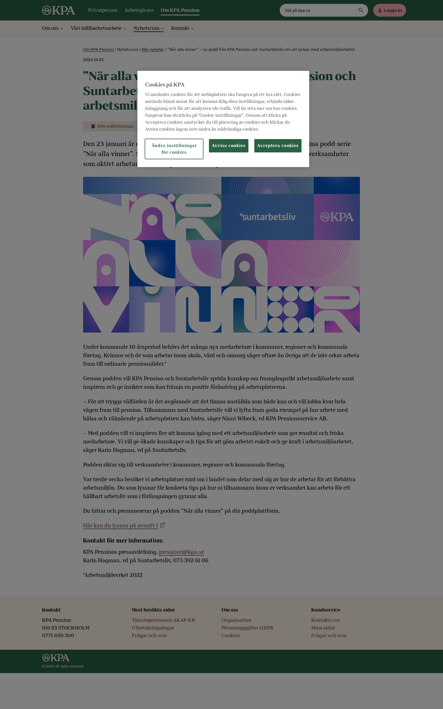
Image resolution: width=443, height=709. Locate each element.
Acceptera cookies (278, 146)
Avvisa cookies (229, 146)
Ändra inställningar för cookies (174, 149)
